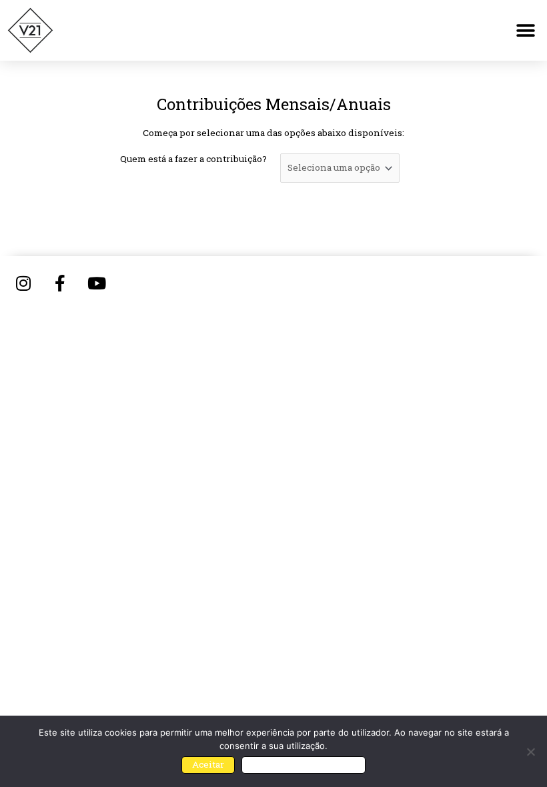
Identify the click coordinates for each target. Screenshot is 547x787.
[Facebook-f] (60, 282)
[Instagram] (23, 282)
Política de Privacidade (303, 764)
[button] (525, 30)
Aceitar (208, 764)
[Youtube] (96, 282)
